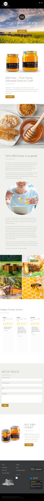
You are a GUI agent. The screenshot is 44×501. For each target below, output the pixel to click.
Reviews (17, 464)
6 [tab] (14, 355)
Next (43, 334)
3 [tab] (9, 355)
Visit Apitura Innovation (20, 470)
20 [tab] (37, 355)
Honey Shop (4, 467)
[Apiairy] (11, 255)
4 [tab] (11, 355)
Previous (0, 334)
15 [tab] (29, 355)
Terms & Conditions (6, 473)
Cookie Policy (22, 497)
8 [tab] (18, 355)
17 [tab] (32, 355)
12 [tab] (24, 355)
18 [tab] (34, 355)
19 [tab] (35, 355)
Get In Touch (4, 470)
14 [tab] (27, 355)
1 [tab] (6, 355)
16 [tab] (30, 355)
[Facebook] (17, 478)
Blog (17, 467)
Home (3, 464)
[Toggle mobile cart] (39, 2)
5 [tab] (13, 355)
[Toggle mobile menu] (41, 2)
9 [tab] (19, 355)
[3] (11, 277)
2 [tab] (8, 355)
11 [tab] (22, 355)
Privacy (18, 497)
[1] (33, 255)
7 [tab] (16, 355)
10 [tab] (21, 355)
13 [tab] (26, 355)
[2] (33, 277)
